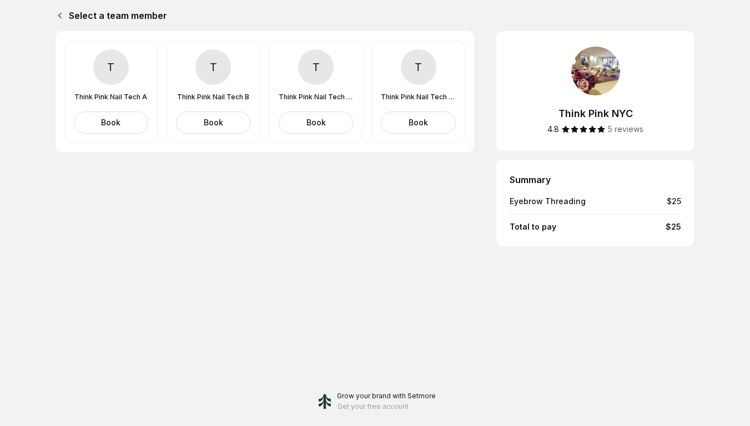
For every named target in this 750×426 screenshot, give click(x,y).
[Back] (58, 15)
